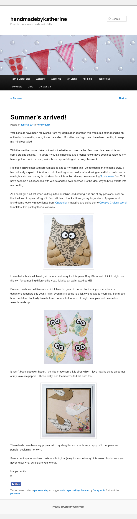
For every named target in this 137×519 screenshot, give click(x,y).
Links (30, 86)
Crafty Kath (44, 124)
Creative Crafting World (112, 202)
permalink (15, 493)
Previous (16, 98)
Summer (85, 490)
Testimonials (103, 78)
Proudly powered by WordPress (68, 506)
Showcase (16, 86)
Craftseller (61, 202)
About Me (56, 78)
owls (62, 490)
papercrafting (41, 490)
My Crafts (72, 78)
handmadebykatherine (38, 19)
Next (123, 98)
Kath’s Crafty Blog (20, 78)
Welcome (40, 78)
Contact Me (45, 86)
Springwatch (108, 176)
